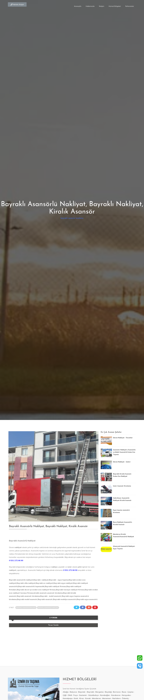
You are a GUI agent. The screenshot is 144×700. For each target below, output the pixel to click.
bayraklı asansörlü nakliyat (48, 607)
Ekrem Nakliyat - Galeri (121, 462)
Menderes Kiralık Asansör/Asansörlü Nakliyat (123, 535)
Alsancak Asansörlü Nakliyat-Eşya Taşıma (124, 547)
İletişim (101, 6)
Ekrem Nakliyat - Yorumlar (123, 438)
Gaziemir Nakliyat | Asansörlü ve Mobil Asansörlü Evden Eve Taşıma (124, 452)
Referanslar (129, 6)
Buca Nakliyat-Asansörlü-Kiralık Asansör (122, 523)
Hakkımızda (90, 6)
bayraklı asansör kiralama (72, 218)
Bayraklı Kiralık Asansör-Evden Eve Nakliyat (122, 475)
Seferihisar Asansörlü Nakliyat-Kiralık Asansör (122, 499)
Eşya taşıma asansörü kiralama (121, 511)
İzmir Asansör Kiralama (122, 486)
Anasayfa (77, 6)
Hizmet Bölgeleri (115, 6)
